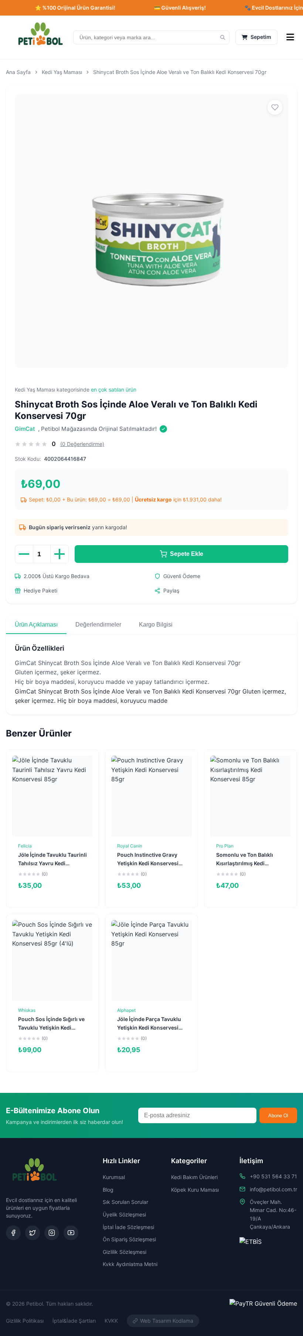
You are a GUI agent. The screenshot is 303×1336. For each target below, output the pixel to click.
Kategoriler (189, 1161)
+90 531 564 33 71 (273, 1176)
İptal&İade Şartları (74, 1320)
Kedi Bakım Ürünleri (194, 1177)
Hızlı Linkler (121, 1161)
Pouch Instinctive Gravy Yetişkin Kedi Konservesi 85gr (147, 863)
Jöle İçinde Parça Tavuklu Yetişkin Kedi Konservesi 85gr (149, 1027)
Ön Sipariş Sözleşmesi (129, 1239)
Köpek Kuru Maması (195, 1189)
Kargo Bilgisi (156, 624)
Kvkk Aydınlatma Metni (130, 1264)
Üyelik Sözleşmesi (124, 1214)
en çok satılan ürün (113, 389)
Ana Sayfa (18, 72)
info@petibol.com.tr (273, 1189)
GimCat (25, 428)
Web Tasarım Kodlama (166, 1320)
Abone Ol (278, 1115)
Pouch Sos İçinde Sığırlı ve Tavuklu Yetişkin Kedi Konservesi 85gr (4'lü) (51, 1027)
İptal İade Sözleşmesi (128, 1227)
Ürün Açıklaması (36, 624)
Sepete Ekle (186, 554)
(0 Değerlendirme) (82, 444)
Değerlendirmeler (98, 624)
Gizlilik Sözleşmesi (124, 1252)
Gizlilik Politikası (25, 1320)
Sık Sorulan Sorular (125, 1202)
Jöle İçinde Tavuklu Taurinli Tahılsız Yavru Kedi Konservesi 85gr (52, 863)
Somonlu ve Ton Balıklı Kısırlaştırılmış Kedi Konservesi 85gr (244, 863)
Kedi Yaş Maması (62, 72)
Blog (108, 1189)
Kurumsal (114, 1177)
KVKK (111, 1320)
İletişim (251, 1161)
